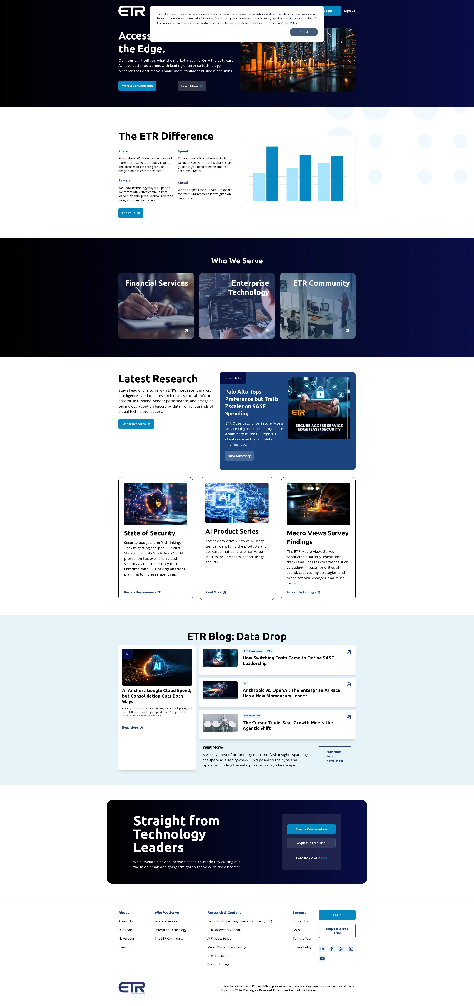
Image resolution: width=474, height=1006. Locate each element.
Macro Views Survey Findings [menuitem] (227, 947)
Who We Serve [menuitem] (167, 912)
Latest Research (134, 424)
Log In (324, 857)
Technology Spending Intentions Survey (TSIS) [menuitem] (239, 921)
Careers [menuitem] (123, 947)
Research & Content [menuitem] (224, 912)
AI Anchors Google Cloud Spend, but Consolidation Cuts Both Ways (156, 696)
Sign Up (350, 11)
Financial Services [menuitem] (167, 921)
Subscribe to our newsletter (335, 756)
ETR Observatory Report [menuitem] (224, 930)
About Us (129, 213)
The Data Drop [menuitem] (217, 956)
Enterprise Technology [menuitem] (170, 930)
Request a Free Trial (311, 843)
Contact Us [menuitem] (300, 921)
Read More (214, 592)
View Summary (239, 456)
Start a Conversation (137, 86)
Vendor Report (252, 715)
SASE (269, 650)
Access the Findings (301, 592)
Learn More (190, 86)
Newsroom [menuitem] (126, 938)
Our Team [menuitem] (125, 930)
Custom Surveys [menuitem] (218, 964)
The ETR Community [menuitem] (169, 938)
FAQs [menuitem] (296, 930)
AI (127, 654)
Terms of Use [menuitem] (302, 938)
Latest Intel (233, 378)
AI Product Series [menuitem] (219, 938)
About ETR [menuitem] (125, 921)
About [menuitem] (123, 912)
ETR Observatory (253, 650)
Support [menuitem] (299, 912)
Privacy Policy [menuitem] (302, 947)
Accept (304, 32)
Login (328, 11)
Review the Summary (140, 592)
